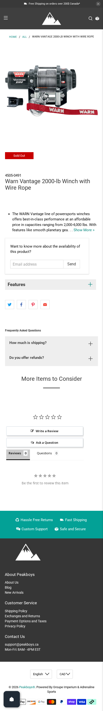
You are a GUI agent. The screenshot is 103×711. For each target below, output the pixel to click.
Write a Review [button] (47, 431)
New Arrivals (14, 592)
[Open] (12, 699)
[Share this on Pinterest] (33, 304)
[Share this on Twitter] (9, 304)
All (24, 37)
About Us (11, 582)
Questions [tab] (44, 453)
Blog (8, 587)
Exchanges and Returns (22, 616)
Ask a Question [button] (47, 442)
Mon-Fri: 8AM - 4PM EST (22, 649)
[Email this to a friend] (45, 304)
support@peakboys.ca (22, 644)
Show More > (84, 230)
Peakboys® (27, 687)
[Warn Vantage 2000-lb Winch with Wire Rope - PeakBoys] (51, 91)
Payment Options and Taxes (25, 621)
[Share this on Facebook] (21, 304)
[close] (98, 3)
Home (13, 37)
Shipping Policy (16, 611)
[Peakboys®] (51, 18)
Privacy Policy (15, 626)
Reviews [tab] (15, 453)
